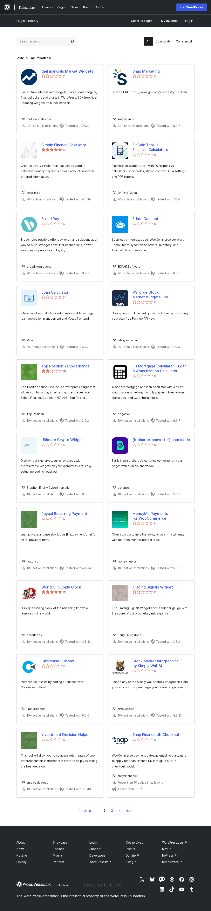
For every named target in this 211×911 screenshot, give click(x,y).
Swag (131, 862)
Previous (85, 810)
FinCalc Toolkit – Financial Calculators (150, 147)
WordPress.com (174, 842)
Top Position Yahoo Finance (65, 366)
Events (130, 849)
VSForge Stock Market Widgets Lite (150, 294)
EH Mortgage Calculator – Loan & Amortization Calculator (159, 368)
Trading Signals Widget (152, 587)
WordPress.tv (100, 862)
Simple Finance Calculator (63, 145)
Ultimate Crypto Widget (62, 440)
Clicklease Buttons (57, 661)
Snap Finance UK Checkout (155, 734)
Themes (58, 849)
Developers (97, 855)
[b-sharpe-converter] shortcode (161, 440)
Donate (132, 855)
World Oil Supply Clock (61, 587)
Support (95, 849)
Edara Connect (145, 219)
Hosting (21, 855)
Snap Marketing (146, 71)
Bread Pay (50, 219)
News (20, 849)
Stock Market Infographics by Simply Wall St (155, 663)
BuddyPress (172, 862)
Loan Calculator (55, 292)
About (20, 842)
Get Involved (134, 842)
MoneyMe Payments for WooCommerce (150, 515)
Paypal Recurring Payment (64, 513)
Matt (167, 849)
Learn (93, 842)
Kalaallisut (62, 885)
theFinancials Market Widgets (67, 71)
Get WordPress (191, 7)
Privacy (21, 862)
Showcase (60, 842)
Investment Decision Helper (65, 734)
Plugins (58, 855)
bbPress (169, 855)
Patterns (58, 862)
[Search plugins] (72, 41)
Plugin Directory (27, 20)
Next (129, 810)
